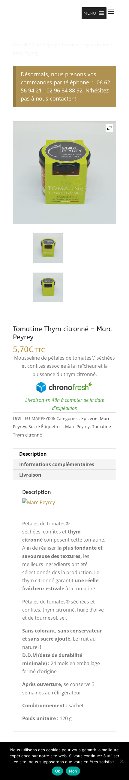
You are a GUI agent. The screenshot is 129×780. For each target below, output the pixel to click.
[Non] (121, 761)
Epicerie (89, 418)
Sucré (34, 426)
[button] (89, 13)
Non (73, 771)
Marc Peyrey (44, 45)
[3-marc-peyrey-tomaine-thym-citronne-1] (48, 247)
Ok (57, 771)
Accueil (20, 45)
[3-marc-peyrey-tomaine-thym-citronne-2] (48, 287)
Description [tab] (33, 454)
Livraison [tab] (30, 475)
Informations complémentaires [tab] (56, 464)
